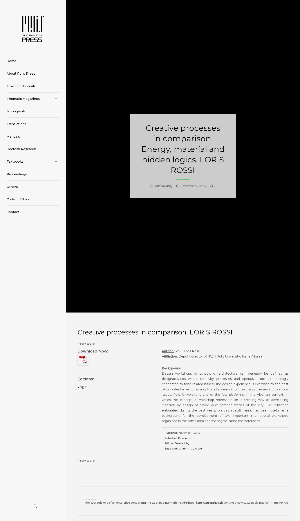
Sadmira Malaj (163, 186)
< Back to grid (86, 343)
